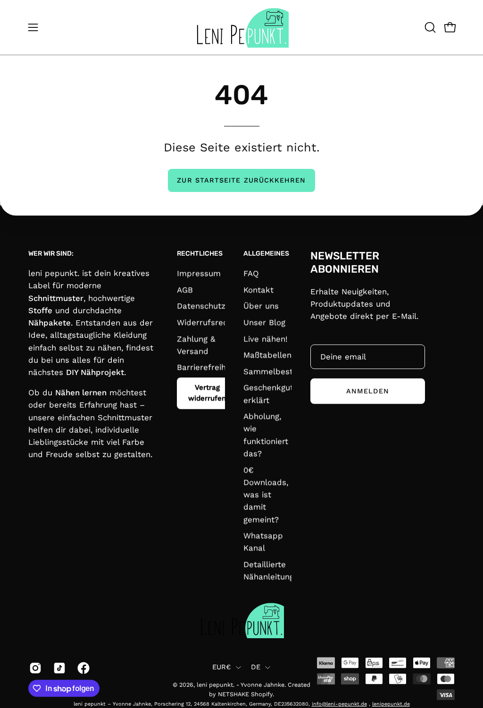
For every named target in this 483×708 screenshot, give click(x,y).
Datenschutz (201, 306)
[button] (429, 27)
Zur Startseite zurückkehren (241, 180)
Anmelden (367, 391)
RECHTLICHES (200, 254)
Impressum (199, 273)
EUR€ (221, 667)
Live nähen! (265, 338)
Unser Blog (264, 322)
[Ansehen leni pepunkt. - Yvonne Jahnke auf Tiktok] (58, 668)
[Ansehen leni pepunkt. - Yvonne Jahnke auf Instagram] (34, 668)
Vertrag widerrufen (207, 392)
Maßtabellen (267, 355)
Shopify (262, 694)
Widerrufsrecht (206, 322)
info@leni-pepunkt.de (339, 704)
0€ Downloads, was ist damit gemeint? (265, 494)
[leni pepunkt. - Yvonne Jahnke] (241, 27)
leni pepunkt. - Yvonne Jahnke (240, 684)
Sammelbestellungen (284, 371)
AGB (185, 289)
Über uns (261, 306)
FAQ (251, 273)
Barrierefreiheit (206, 367)
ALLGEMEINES (266, 254)
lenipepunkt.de (391, 704)
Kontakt (258, 289)
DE (256, 667)
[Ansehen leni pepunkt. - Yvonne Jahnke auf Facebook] (82, 668)
